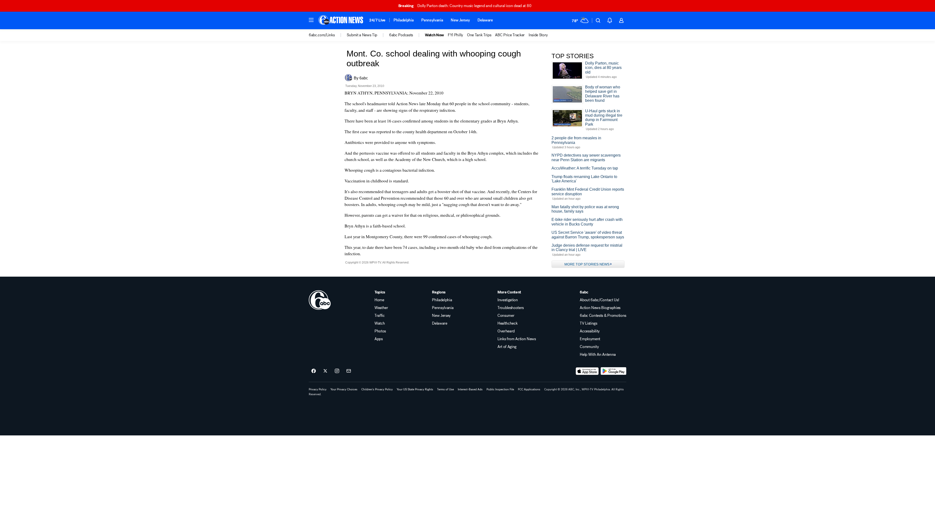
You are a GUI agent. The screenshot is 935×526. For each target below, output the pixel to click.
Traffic (379, 316)
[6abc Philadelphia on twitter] (325, 371)
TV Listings (588, 323)
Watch (379, 323)
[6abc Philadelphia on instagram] (337, 371)
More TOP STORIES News (586, 264)
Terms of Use (445, 389)
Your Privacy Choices (343, 389)
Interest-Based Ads (470, 389)
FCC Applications (529, 389)
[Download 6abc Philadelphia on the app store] (587, 371)
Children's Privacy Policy (377, 389)
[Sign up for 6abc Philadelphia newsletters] (349, 371)
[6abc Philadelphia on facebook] (313, 371)
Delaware (485, 20)
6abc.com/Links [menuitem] (322, 35)
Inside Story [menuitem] (538, 35)
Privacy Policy (318, 389)
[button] (311, 20)
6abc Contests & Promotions (603, 316)
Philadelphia (403, 20)
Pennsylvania (432, 20)
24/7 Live (377, 20)
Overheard (506, 331)
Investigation (507, 300)
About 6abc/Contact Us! (599, 300)
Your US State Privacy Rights (415, 389)
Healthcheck (507, 323)
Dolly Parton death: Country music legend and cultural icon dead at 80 (464, 5)
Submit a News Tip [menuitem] (362, 35)
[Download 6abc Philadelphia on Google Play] (613, 371)
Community (589, 347)
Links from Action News (516, 339)
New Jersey (460, 20)
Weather (381, 308)
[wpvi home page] (320, 300)
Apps (378, 339)
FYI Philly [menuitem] (455, 35)
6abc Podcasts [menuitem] (401, 35)
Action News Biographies (600, 308)
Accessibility (590, 331)
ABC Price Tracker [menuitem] (510, 35)
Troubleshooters (510, 308)
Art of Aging (506, 347)
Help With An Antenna (598, 355)
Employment (590, 339)
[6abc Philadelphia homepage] (341, 20)
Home (379, 300)
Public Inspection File (500, 389)
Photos (380, 331)
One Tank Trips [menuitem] (479, 35)
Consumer (505, 316)
